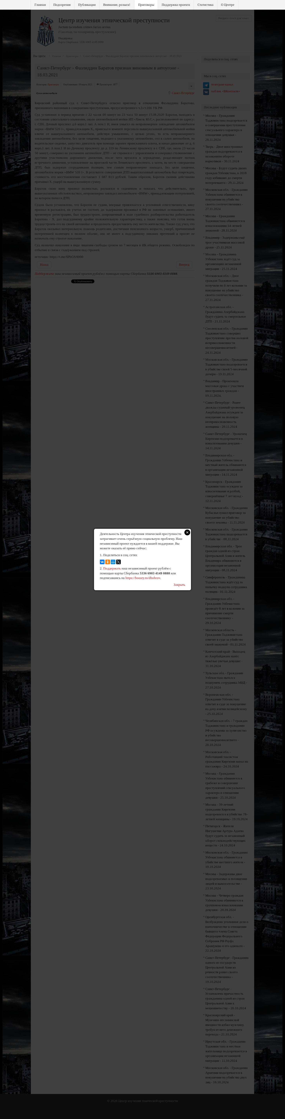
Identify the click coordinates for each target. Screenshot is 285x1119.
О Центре (227, 5)
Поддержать (112, 568)
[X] (118, 562)
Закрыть (179, 585)
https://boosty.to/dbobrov (142, 578)
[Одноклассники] (107, 562)
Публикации (87, 5)
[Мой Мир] (113, 562)
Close (187, 532)
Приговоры (146, 5)
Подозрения (62, 5)
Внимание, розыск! (116, 5)
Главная (40, 5)
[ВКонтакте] (102, 562)
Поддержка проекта (176, 5)
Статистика (205, 5)
